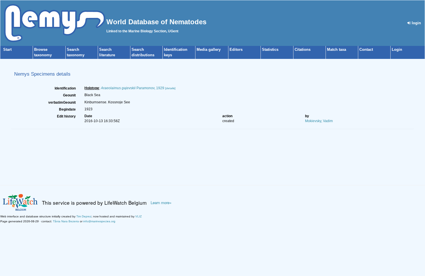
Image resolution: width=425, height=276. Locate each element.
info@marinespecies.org (99, 221)
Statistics (270, 49)
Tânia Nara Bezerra (66, 221)
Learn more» (161, 202)
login (416, 23)
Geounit (69, 95)
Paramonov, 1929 (132, 88)
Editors (236, 49)
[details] (170, 88)
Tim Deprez (83, 216)
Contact (366, 49)
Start (7, 49)
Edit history (66, 116)
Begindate (67, 109)
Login (397, 49)
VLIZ (138, 216)
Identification (65, 88)
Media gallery (209, 49)
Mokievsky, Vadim (319, 121)
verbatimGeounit (62, 102)
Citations (303, 49)
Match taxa (336, 49)
